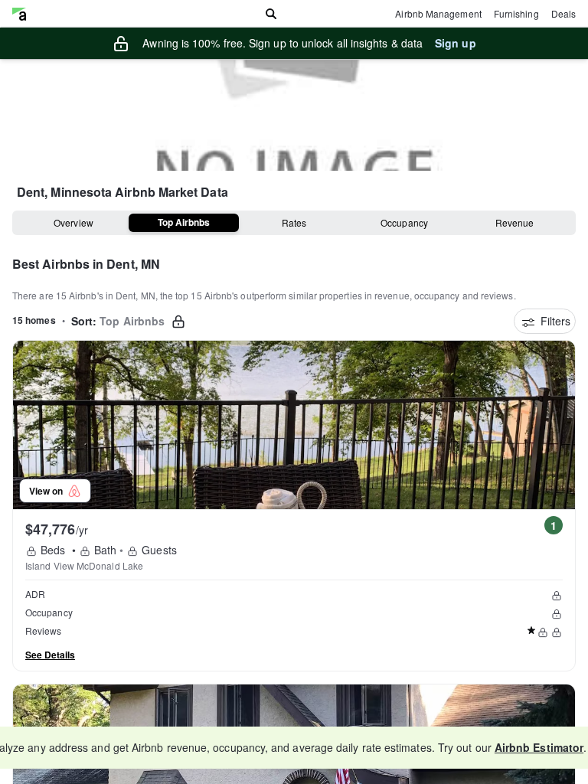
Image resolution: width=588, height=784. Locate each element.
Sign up (455, 43)
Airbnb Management (438, 13)
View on (48, 491)
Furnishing (516, 13)
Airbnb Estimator (539, 747)
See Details (50, 655)
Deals (563, 13)
